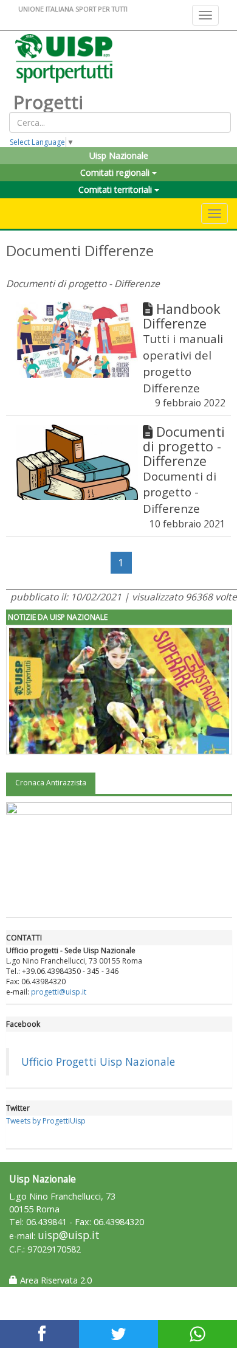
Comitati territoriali (116, 189)
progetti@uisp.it (58, 992)
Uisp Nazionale (118, 155)
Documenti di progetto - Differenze (184, 446)
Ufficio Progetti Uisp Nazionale (98, 1061)
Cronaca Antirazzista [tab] (50, 782)
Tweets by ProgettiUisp (46, 1121)
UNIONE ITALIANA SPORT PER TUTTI (73, 8)
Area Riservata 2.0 (55, 1280)
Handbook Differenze (182, 316)
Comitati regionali (116, 172)
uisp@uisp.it (69, 1235)
